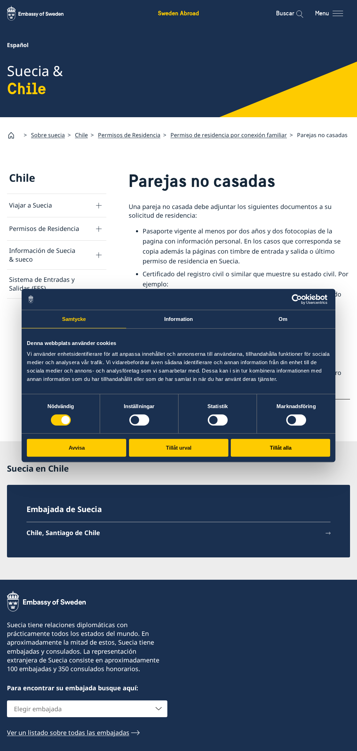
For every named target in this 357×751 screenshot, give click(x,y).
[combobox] (87, 708)
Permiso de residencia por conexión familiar (228, 135)
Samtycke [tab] (74, 319)
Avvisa (77, 448)
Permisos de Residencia (129, 135)
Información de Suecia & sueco (42, 254)
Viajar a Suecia (30, 205)
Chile (81, 135)
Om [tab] (283, 319)
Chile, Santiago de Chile (63, 532)
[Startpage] (14, 135)
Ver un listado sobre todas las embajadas (68, 732)
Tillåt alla (280, 448)
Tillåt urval (178, 448)
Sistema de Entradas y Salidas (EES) (42, 283)
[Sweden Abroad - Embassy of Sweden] (42, 13)
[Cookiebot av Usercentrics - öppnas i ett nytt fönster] (299, 299)
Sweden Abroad (178, 13)
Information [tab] (178, 319)
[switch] (139, 420)
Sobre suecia (48, 135)
